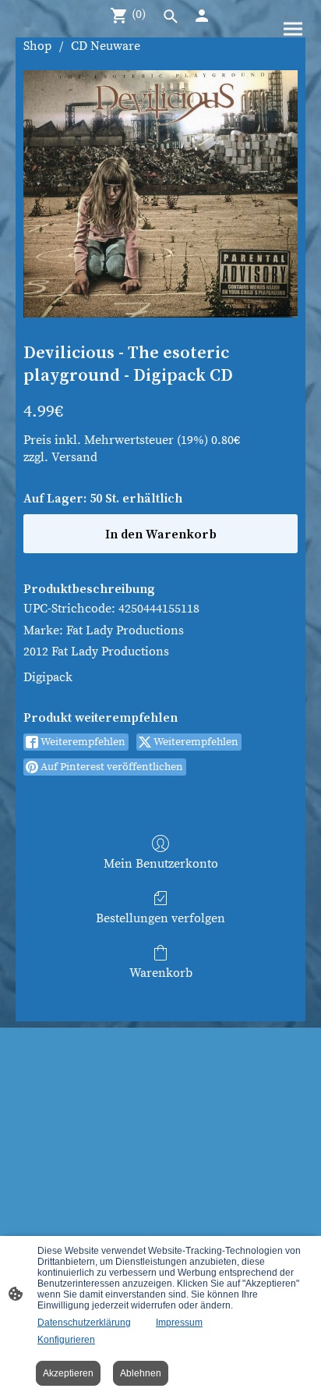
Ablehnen (140, 1373)
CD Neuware (105, 46)
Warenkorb (160, 973)
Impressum (179, 1322)
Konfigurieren (66, 1339)
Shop (37, 46)
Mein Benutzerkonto (161, 864)
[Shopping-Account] (201, 15)
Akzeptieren (68, 1373)
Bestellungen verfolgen (160, 918)
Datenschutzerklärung (84, 1322)
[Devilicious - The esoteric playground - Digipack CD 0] (160, 194)
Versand (74, 457)
